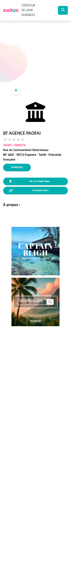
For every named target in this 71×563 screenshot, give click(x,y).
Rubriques (17, 167)
